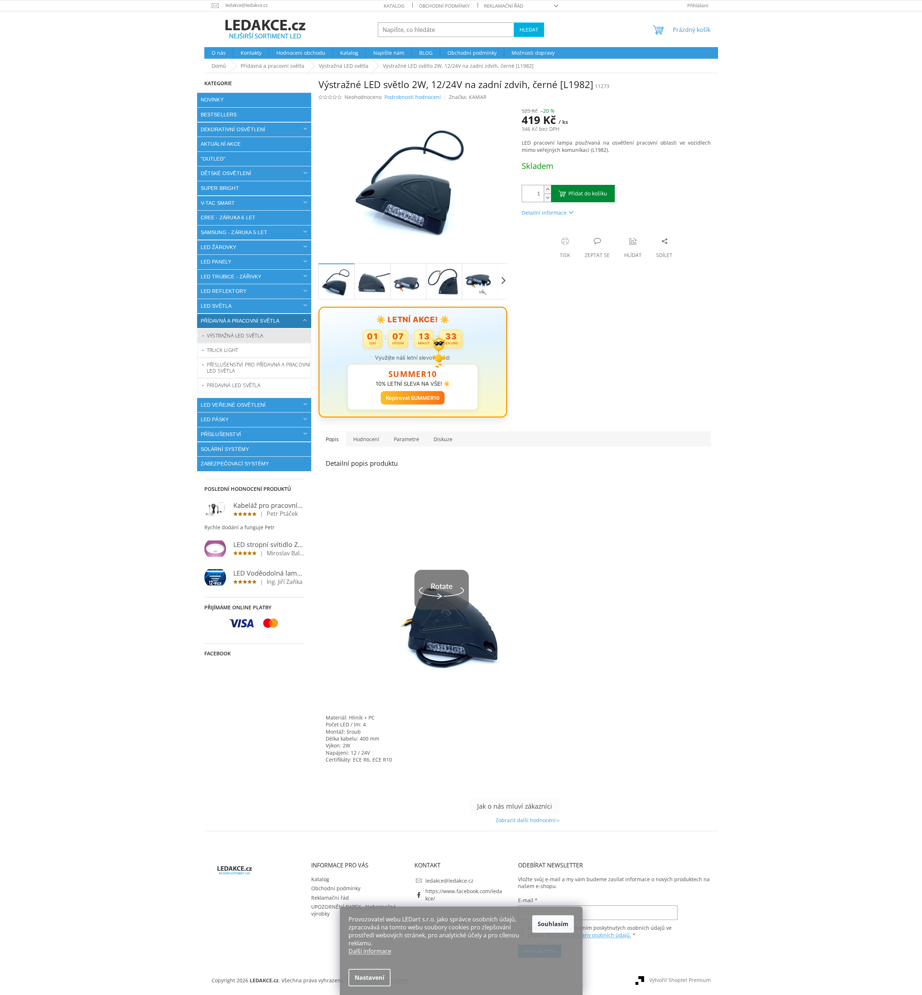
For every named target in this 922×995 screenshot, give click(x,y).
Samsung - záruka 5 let (234, 232)
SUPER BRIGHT (220, 188)
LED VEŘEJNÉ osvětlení (233, 405)
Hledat (529, 29)
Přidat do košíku (587, 193)
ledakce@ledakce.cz (449, 880)
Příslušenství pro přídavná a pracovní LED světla (258, 367)
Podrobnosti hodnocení (412, 97)
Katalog (394, 6)
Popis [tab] (332, 439)
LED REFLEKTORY (224, 291)
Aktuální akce (221, 144)
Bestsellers (219, 114)
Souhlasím (553, 924)
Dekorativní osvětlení (233, 129)
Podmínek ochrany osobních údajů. (588, 935)
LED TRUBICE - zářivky (231, 276)
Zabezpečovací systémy (235, 464)
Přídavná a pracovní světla (240, 321)
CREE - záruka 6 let (228, 217)
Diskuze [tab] (443, 439)
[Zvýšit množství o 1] (547, 189)
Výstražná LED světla (235, 335)
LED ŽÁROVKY (219, 247)
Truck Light (222, 350)
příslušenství (221, 434)
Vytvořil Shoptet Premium (680, 980)
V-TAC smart (218, 203)
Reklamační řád (503, 6)
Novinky (212, 100)
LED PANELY (216, 262)
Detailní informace (544, 212)
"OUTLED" (213, 159)
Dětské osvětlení (226, 173)
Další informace (370, 951)
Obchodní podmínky (444, 6)
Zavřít (560, 233)
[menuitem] (218, 53)
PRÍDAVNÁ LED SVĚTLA (233, 385)
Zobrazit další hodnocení (526, 820)
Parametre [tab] (406, 439)
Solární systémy (225, 449)
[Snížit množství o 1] (547, 198)
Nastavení (369, 978)
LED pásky (215, 419)
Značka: (468, 97)
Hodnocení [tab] (366, 439)
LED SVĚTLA (216, 306)
